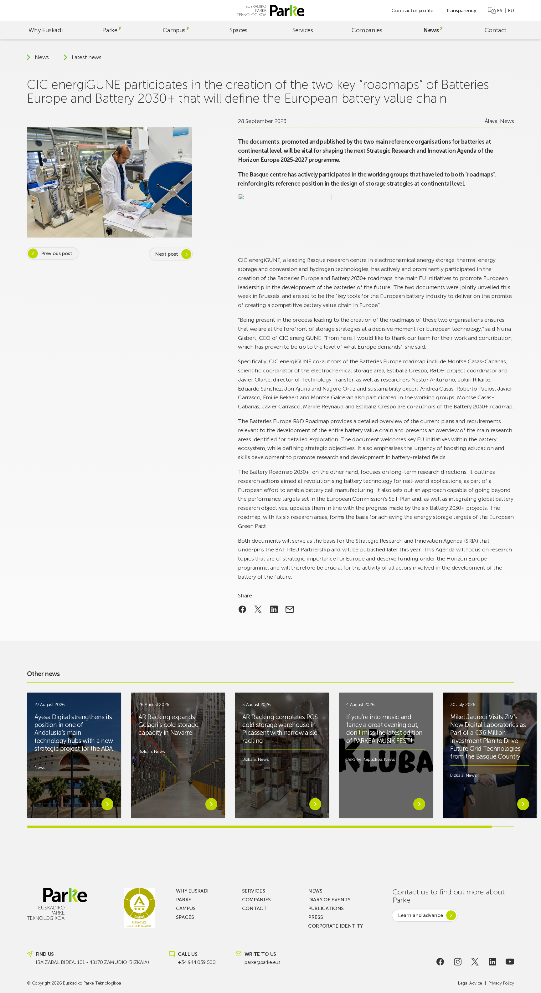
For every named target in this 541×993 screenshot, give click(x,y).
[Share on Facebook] (242, 609)
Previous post (56, 253)
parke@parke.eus (262, 962)
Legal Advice (470, 983)
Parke (109, 30)
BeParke (354, 759)
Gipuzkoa (373, 759)
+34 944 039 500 (196, 962)
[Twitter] (475, 961)
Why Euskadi (45, 30)
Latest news (86, 57)
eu (511, 10)
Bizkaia (145, 751)
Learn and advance (420, 915)
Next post (166, 254)
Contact (495, 30)
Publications (326, 908)
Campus (174, 30)
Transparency (461, 10)
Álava (491, 121)
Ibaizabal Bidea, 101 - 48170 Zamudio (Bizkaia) (92, 962)
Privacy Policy (501, 983)
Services (302, 30)
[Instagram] (458, 961)
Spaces (238, 30)
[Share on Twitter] (258, 609)
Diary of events (329, 900)
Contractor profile (412, 10)
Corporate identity (335, 926)
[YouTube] (510, 961)
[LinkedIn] (492, 961)
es (499, 10)
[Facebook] (440, 961)
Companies (367, 30)
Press (315, 917)
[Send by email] (290, 609)
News (431, 30)
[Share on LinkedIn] (274, 609)
